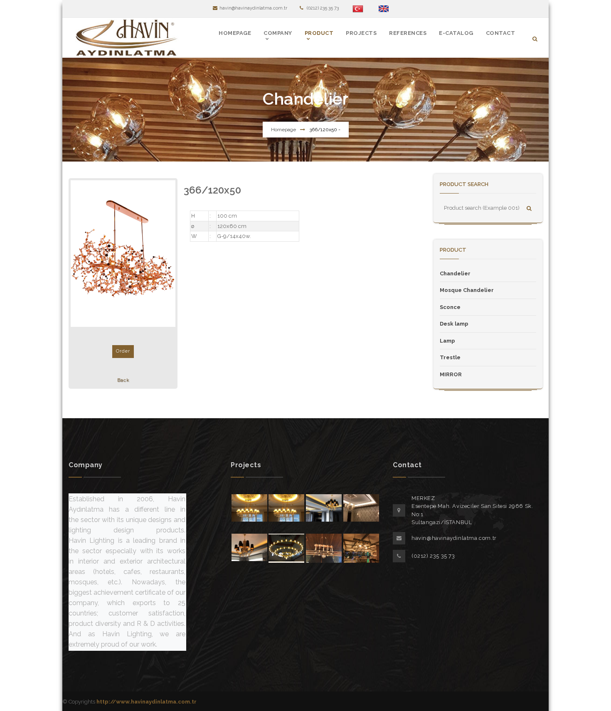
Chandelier (455, 273)
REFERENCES (407, 33)
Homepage (283, 129)
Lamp (447, 341)
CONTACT (500, 33)
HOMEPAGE (235, 33)
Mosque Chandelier (467, 290)
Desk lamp (454, 324)
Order (123, 351)
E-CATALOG (456, 33)
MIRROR (451, 374)
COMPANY (278, 33)
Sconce (450, 307)
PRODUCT (319, 33)
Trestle (450, 357)
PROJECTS (361, 33)
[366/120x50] (123, 253)
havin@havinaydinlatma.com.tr (253, 8)
